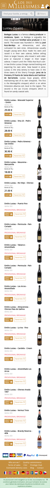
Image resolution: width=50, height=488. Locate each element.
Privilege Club (36, 465)
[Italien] (18, 472)
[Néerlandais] (36, 472)
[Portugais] (40, 472)
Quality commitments (32, 462)
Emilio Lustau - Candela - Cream (18, 348)
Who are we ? (14, 462)
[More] (42, 109)
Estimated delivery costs (16, 468)
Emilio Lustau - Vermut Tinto (16, 410)
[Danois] (27, 472)
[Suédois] (31, 472)
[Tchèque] (45, 472)
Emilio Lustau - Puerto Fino (15, 203)
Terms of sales (14, 465)
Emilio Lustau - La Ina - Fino (16, 327)
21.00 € (8, 190)
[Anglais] (10, 472)
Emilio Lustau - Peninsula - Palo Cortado (17, 225)
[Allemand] (23, 472)
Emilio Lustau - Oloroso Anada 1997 (17, 390)
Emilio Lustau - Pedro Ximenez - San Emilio (18, 142)
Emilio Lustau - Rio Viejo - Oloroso (18, 183)
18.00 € (8, 172)
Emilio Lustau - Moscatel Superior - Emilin (18, 101)
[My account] (42, 6)
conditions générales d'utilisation (14, 482)
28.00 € (8, 130)
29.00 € (8, 110)
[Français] (5, 472)
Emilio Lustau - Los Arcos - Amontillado (15, 287)
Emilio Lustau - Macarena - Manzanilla (15, 163)
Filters (43, 13)
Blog (32, 468)
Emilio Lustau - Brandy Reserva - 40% (18, 432)
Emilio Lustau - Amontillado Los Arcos (17, 370)
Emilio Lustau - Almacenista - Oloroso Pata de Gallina (16, 308)
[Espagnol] (14, 472)
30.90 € (8, 151)
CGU (25, 465)
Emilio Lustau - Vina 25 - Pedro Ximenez (17, 122)
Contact (40, 468)
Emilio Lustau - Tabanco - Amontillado (15, 246)
